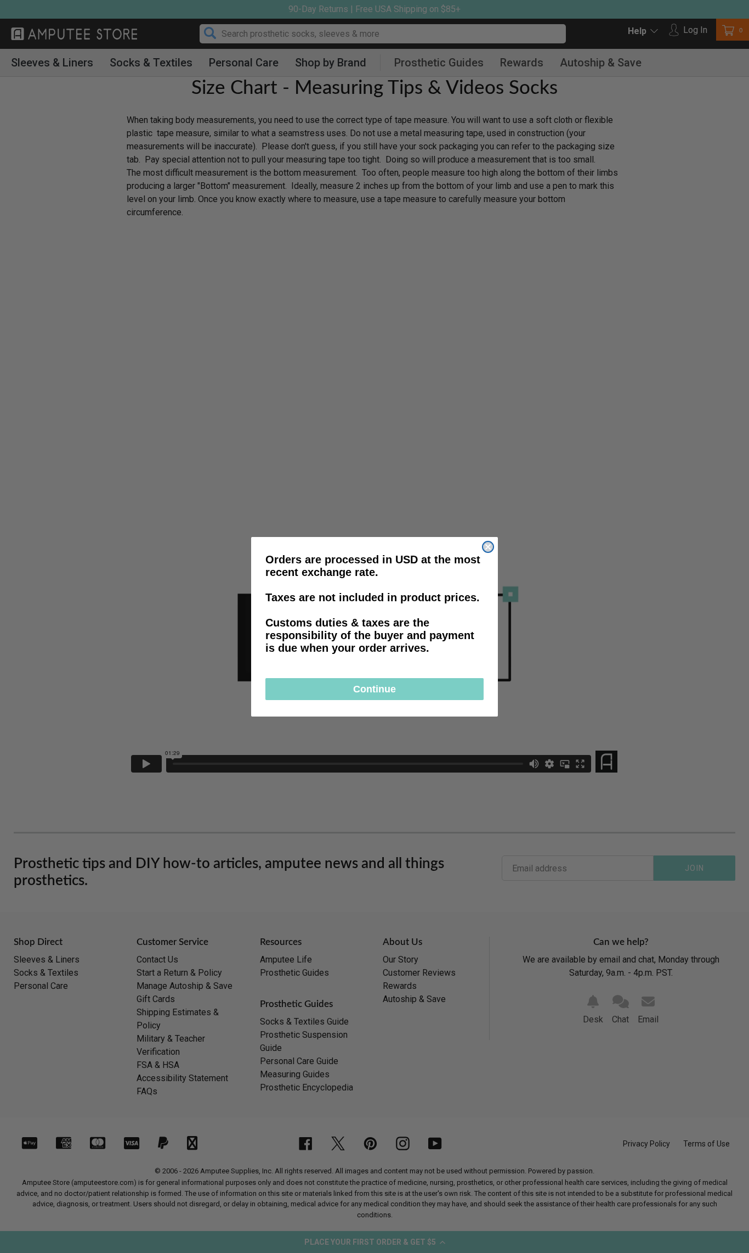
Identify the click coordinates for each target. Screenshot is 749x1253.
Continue (374, 689)
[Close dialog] (488, 546)
